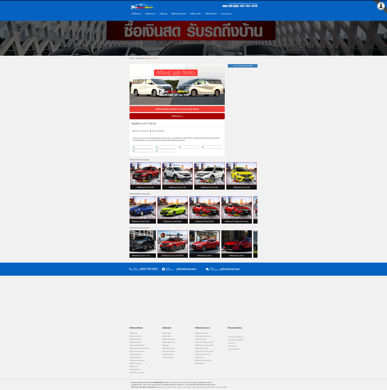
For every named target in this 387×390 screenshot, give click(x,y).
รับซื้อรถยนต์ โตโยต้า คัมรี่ (202, 354)
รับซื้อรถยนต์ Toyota (201, 348)
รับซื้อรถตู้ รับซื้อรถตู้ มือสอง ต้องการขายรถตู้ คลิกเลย (177, 109)
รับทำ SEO (212, 385)
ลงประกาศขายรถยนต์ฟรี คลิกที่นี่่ (242, 66)
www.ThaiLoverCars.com (155, 385)
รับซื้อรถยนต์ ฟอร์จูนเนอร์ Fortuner (146, 221)
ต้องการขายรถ (232, 346)
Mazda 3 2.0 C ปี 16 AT (152, 58)
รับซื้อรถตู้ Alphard (168, 348)
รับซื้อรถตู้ (163, 13)
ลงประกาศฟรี (139, 58)
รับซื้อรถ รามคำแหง (135, 363)
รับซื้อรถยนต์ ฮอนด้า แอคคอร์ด (204, 345)
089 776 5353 (149, 269)
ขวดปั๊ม (225, 387)
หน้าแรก (132, 58)
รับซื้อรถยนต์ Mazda (201, 333)
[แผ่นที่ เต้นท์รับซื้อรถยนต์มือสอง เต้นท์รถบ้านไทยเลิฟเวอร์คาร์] (193, 298)
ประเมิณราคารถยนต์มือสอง (236, 340)
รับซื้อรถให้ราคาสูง (167, 354)
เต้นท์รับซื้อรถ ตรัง (135, 369)
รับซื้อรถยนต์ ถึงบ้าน (135, 336)
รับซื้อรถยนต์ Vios (200, 339)
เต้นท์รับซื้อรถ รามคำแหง (137, 373)
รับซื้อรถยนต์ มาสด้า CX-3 (178, 255)
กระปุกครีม (220, 387)
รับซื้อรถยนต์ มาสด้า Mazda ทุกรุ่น (140, 228)
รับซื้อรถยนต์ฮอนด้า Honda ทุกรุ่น (139, 160)
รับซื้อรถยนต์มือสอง (136, 342)
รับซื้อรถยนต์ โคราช (135, 357)
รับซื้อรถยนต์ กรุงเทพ (136, 354)
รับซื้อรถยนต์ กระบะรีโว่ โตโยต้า (210, 221)
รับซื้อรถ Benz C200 (168, 342)
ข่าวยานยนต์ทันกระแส (234, 349)
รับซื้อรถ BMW (166, 336)
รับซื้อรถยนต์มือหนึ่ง (135, 339)
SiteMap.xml (181, 385)
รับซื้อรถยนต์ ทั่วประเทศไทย (203, 360)
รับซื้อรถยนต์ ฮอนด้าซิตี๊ (209, 187)
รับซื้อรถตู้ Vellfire (168, 351)
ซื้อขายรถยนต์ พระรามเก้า (137, 351)
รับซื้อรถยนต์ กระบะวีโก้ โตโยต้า (178, 221)
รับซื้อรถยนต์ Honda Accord (204, 342)
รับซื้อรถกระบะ (150, 13)
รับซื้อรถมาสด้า (195, 13)
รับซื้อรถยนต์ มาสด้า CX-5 (210, 255)
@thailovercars (186, 269)
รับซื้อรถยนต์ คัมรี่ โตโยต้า (242, 221)
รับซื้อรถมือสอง (199, 363)
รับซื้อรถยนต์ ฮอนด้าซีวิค (241, 187)
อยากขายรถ (231, 343)
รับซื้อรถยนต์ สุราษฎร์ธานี (137, 360)
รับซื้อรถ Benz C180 (168, 339)
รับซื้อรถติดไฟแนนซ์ (178, 13)
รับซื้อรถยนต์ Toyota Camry (204, 351)
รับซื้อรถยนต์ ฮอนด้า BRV (145, 187)
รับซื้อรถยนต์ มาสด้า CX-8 (242, 255)
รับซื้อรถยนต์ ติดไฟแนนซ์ (137, 345)
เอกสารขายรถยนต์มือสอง (235, 337)
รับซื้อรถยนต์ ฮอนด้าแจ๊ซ (177, 187)
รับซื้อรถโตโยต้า (211, 13)
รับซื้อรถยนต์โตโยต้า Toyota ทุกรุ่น (140, 194)
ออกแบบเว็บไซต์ (190, 385)
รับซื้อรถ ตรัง (133, 366)
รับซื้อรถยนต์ (136, 13)
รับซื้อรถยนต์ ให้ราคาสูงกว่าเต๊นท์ (139, 348)
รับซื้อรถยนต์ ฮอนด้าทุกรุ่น (202, 336)
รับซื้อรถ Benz (166, 333)
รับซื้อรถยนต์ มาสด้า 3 (146, 255)
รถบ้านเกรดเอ (226, 13)
